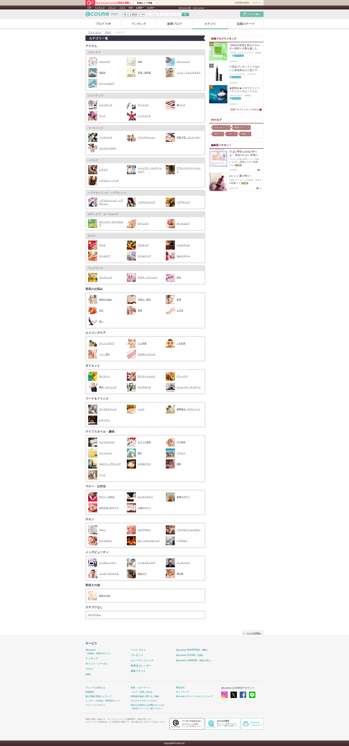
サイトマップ (182, 692)
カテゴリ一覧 (185, 8)
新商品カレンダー (141, 665)
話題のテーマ (245, 23)
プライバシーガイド (95, 705)
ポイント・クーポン (96, 663)
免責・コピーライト (140, 687)
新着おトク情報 (144, 3)
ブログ (122, 7)
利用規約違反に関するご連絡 (145, 696)
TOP (89, 7)
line (252, 695)
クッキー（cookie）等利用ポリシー (102, 700)
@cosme (98, 651)
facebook (243, 695)
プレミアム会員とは (95, 687)
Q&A (131, 7)
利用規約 (89, 692)
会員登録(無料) (242, 2)
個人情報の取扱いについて (98, 696)
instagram (224, 695)
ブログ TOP (103, 23)
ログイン (257, 2)
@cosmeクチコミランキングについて (194, 696)
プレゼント (137, 655)
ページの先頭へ (254, 633)
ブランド (112, 7)
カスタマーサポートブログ (144, 700)
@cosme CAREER (194, 660)
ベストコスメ (199, 8)
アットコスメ (94, 32)
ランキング (100, 7)
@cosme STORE (190, 655)
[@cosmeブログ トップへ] (101, 14)
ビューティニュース (142, 660)
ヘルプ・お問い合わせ (142, 692)
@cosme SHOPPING (192, 649)
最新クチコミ (138, 670)
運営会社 (180, 687)
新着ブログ (174, 23)
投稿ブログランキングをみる (244, 109)
